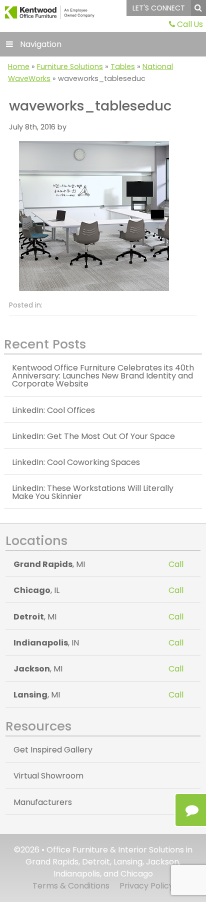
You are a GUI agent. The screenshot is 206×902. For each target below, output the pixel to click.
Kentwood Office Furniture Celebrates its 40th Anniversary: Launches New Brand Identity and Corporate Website (103, 376)
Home (19, 67)
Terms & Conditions (71, 886)
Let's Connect (158, 8)
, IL (37, 590)
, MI (49, 564)
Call (176, 564)
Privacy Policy (147, 886)
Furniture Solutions (70, 67)
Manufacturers (43, 802)
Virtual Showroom (49, 776)
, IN (46, 642)
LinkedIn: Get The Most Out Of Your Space (93, 436)
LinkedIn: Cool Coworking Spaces (76, 462)
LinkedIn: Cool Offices (53, 410)
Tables (122, 67)
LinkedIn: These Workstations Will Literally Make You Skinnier (93, 492)
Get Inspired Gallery (53, 750)
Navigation (41, 44)
